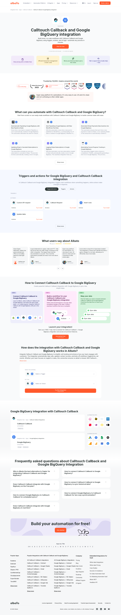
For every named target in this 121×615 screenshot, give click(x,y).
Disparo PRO (14, 569)
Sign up (95, 3)
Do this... (27, 379)
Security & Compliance (96, 571)
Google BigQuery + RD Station (63, 577)
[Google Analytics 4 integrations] (96, 443)
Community (79, 577)
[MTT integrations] (96, 424)
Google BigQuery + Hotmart (63, 563)
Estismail (13, 564)
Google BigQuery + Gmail (62, 569)
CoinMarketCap (15, 572)
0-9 (29, 546)
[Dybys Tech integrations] (102, 419)
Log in (89, 3)
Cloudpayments (15, 575)
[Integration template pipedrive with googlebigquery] (25, 127)
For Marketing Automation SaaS (98, 576)
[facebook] (97, 609)
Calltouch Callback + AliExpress (37, 580)
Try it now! (39, 208)
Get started (60, 530)
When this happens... (30, 369)
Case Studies (93, 568)
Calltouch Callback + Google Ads (37, 583)
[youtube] (105, 609)
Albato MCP (93, 579)
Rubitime (13, 561)
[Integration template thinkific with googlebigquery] (95, 148)
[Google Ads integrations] (90, 437)
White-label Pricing (95, 565)
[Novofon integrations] (102, 424)
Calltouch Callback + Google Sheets (38, 566)
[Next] (62, 268)
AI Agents (78, 583)
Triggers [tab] (63, 189)
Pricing (78, 560)
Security (100, 603)
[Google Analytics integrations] (90, 443)
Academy (78, 569)
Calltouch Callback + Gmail (35, 569)
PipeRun (13, 567)
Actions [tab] (72, 189)
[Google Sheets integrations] (102, 437)
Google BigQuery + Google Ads (64, 583)
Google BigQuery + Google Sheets (65, 566)
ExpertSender (14, 578)
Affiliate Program (80, 580)
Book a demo (105, 3)
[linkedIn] (101, 609)
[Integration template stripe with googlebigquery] (95, 127)
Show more (60, 162)
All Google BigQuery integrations (64, 560)
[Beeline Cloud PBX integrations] (96, 419)
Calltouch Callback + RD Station (37, 577)
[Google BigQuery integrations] (96, 437)
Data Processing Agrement (71, 603)
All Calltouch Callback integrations (38, 560)
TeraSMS (13, 581)
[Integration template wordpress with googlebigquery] (60, 127)
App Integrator (80, 572)
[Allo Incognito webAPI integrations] (90, 419)
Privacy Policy (58, 603)
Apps (58, 3)
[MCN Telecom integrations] (107, 419)
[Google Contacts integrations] (107, 443)
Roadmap (78, 574)
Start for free (60, 46)
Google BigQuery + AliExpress (63, 580)
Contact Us (108, 603)
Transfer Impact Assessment (88, 603)
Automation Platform (40, 3)
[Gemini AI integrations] (107, 437)
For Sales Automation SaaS (97, 574)
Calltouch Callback (27, 9)
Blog (77, 563)
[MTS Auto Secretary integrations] (90, 424)
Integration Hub (14, 9)
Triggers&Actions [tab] (52, 189)
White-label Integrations (96, 562)
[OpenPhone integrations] (107, 424)
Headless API (93, 582)
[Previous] (58, 268)
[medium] (109, 609)
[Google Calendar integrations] (102, 443)
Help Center (79, 566)
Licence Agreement (47, 603)
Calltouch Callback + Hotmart (36, 563)
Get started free (60, 336)
